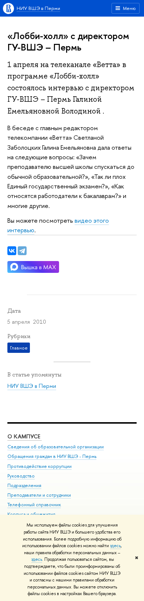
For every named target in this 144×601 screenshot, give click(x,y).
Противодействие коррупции (39, 466)
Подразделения (24, 485)
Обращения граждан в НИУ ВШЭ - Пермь (51, 456)
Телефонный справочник (34, 504)
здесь (115, 546)
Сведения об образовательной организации (55, 447)
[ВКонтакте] (11, 250)
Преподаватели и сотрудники (39, 495)
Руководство (21, 476)
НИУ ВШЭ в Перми (38, 8)
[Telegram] (22, 250)
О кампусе (24, 436)
